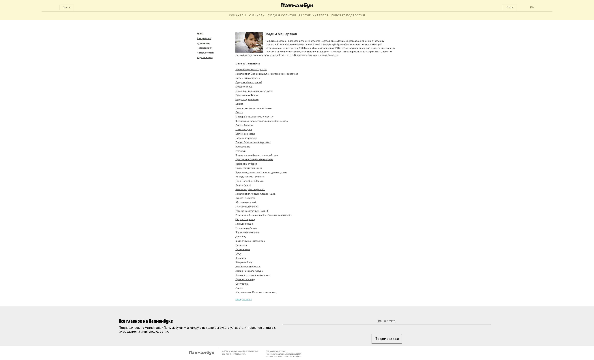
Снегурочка (241, 283)
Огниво (239, 103)
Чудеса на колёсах (245, 198)
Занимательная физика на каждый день (256, 155)
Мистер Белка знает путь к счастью (254, 116)
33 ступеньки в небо (246, 202)
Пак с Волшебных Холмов (249, 181)
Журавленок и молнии (247, 232)
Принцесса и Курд (245, 279)
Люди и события (282, 15)
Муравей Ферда (243, 86)
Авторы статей (205, 52)
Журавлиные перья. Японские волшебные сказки (261, 121)
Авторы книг (204, 38)
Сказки (239, 112)
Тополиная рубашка (246, 228)
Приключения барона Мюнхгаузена (254, 159)
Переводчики (204, 48)
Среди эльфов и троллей (248, 82)
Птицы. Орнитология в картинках (253, 142)
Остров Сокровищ (245, 219)
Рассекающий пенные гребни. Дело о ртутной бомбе (263, 215)
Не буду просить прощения (249, 176)
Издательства (205, 57)
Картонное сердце (245, 133)
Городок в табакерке (246, 138)
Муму (238, 253)
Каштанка (240, 258)
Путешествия (242, 249)
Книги (200, 33)
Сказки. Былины (244, 125)
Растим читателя (314, 15)
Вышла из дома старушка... (250, 189)
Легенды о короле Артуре (249, 271)
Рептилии (240, 151)
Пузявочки (241, 245)
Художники (203, 43)
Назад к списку (243, 299)
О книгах (257, 15)
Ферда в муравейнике (246, 99)
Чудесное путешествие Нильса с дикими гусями (261, 172)
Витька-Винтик (243, 185)
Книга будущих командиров (250, 241)
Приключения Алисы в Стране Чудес (255, 193)
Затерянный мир (244, 262)
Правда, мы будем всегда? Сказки (253, 108)
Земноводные (242, 146)
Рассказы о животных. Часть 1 (251, 211)
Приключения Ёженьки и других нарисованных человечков (266, 73)
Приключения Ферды (246, 95)
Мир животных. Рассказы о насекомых (256, 292)
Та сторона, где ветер (246, 206)
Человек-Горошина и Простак (251, 69)
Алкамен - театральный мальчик (252, 275)
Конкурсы (237, 15)
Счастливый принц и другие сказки (254, 91)
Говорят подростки (348, 15)
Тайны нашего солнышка (248, 168)
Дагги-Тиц (240, 236)
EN (532, 7)
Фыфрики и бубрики (246, 163)
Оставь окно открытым (247, 78)
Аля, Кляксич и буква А (247, 266)
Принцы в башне (244, 223)
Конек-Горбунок (243, 129)
